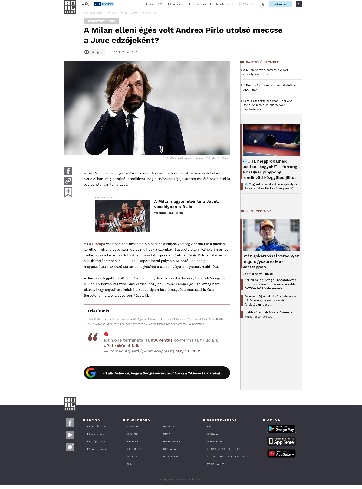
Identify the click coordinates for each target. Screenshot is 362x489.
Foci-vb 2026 (156, 4)
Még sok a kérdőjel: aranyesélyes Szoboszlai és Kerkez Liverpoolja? (271, 186)
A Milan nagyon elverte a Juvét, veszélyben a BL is (186, 204)
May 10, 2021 (188, 351)
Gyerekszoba (171, 441)
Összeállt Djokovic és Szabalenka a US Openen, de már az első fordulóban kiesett (270, 300)
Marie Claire (171, 456)
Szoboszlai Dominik (224, 4)
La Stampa (96, 244)
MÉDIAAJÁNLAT (215, 464)
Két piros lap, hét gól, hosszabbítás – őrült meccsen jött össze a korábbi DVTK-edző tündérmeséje (272, 284)
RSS (209, 426)
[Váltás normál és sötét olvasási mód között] (263, 4)
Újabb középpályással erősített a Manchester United (268, 314)
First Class (134, 449)
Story (167, 434)
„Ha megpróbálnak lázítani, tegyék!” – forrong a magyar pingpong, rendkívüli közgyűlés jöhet (269, 169)
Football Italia (138, 255)
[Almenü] (85, 4)
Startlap (132, 426)
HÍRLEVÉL (212, 434)
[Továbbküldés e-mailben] (68, 181)
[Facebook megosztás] (68, 171)
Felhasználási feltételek (223, 449)
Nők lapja (169, 449)
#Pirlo (110, 345)
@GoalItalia (129, 345)
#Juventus (162, 340)
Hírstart (132, 434)
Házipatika (169, 426)
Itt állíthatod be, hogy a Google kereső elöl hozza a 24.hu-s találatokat (161, 373)
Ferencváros (177, 4)
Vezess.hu (133, 441)
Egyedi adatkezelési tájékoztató (228, 456)
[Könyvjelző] (68, 192)
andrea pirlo (94, 12)
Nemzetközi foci (102, 21)
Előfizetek (280, 4)
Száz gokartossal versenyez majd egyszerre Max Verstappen (270, 261)
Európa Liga (198, 4)
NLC (129, 464)
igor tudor (130, 12)
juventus (150, 12)
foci (113, 12)
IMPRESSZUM (214, 441)
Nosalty (132, 456)
